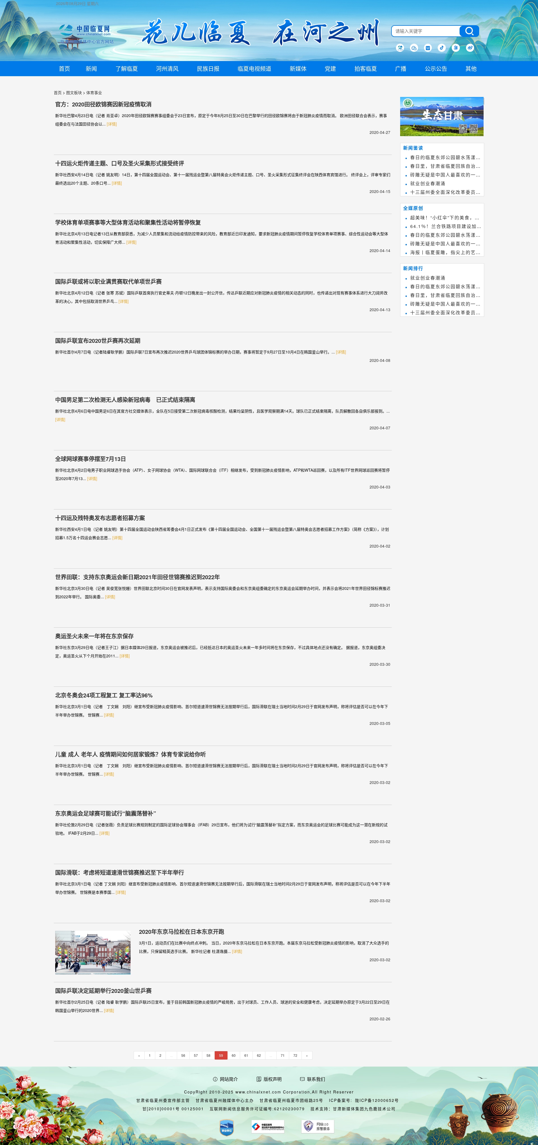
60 (234, 1055)
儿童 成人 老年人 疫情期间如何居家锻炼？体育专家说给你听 (130, 754)
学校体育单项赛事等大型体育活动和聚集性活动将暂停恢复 (128, 222)
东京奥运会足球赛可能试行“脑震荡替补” (105, 813)
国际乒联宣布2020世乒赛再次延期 (97, 340)
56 (183, 1055)
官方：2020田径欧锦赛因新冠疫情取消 (103, 104)
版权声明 (273, 1079)
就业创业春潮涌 (428, 183)
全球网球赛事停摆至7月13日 (90, 459)
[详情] (112, 124)
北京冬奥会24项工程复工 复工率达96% (104, 695)
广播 (400, 68)
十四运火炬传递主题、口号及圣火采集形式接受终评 (119, 163)
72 (295, 1055)
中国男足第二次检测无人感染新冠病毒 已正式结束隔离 (125, 399)
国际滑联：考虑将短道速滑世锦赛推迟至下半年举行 (119, 872)
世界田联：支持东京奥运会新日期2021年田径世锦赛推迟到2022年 (137, 577)
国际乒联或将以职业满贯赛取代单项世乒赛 (108, 281)
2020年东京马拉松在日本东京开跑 (181, 931)
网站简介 (229, 1079)
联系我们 (316, 1079)
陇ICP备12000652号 (377, 1100)
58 (208, 1055)
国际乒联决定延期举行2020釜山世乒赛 (103, 990)
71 (283, 1055)
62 (259, 1055)
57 (196, 1055)
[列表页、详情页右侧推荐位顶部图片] (442, 117)
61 (246, 1055)
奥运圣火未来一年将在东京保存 (94, 636)
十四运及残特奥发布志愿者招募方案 (100, 518)
